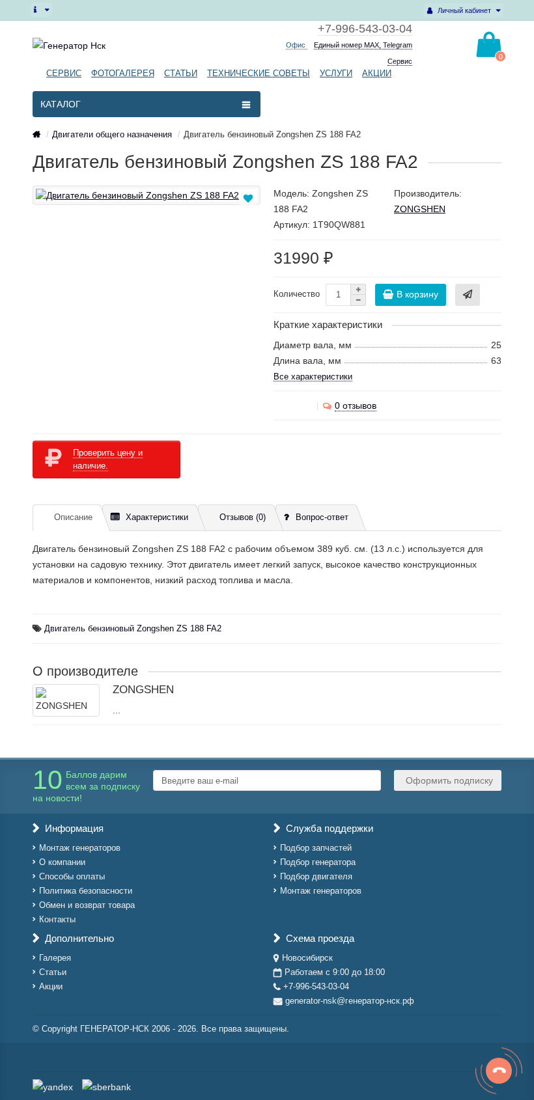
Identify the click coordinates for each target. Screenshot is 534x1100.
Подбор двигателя (316, 876)
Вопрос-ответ (322, 517)
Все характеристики (313, 376)
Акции (51, 986)
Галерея (55, 958)
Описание (73, 517)
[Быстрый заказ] (467, 295)
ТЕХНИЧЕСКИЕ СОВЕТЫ (258, 73)
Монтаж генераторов (79, 848)
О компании (62, 862)
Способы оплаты (72, 876)
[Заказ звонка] (499, 1071)
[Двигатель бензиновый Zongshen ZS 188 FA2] (146, 195)
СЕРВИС (63, 73)
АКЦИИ (376, 73)
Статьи (52, 972)
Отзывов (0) (242, 517)
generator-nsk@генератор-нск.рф (349, 1001)
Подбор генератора (318, 862)
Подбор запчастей (316, 848)
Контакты (57, 919)
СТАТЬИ (180, 73)
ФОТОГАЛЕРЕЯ (122, 73)
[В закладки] (248, 198)
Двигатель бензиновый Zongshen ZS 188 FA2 (132, 628)
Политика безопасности (85, 891)
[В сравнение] (249, 213)
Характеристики (157, 517)
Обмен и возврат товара (87, 905)
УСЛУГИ (336, 73)
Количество (297, 294)
